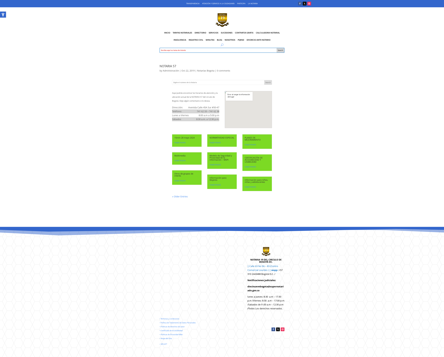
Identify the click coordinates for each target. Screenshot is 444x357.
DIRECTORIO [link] (200, 32)
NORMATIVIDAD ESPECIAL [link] (222, 137)
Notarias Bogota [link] (205, 70)
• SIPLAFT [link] (163, 344)
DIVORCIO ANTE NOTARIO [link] (258, 40)
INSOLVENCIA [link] (180, 40)
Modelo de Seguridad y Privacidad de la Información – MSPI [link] (221, 157)
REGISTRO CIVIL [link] (196, 40)
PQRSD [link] (241, 40)
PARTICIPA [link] (241, 4)
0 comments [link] (223, 70)
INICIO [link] (167, 32)
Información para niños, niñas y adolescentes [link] (256, 180)
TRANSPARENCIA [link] (193, 4)
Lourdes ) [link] (268, 270)
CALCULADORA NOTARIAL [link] (268, 32)
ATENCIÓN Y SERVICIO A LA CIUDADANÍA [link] (218, 4)
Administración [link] (171, 70)
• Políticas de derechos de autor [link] (172, 326)
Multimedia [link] (179, 155)
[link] (3, 15)
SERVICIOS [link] (213, 32)
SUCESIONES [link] (226, 32)
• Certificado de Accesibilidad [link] (171, 330)
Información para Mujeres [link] (218, 178)
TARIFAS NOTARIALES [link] (182, 32)
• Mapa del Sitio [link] (166, 338)
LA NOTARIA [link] (253, 4)
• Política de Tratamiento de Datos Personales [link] (178, 322)
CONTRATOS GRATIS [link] (244, 32)
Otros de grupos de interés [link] (183, 174)
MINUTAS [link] (210, 40)
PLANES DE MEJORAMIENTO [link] (253, 138)
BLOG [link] (219, 40)
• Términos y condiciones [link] (169, 319)
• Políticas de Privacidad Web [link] (171, 334)
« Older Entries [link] (180, 196)
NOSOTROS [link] (230, 40)
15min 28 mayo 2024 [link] (184, 137)
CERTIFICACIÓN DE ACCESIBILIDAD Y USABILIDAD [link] (254, 159)
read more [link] (180, 142)
